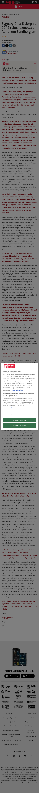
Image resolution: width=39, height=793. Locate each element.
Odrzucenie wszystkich (19, 420)
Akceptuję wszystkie (19, 425)
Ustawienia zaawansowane (19, 415)
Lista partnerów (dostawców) (11, 408)
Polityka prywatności (17, 390)
